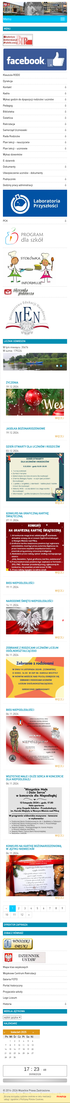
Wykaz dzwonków (12, 154)
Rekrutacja (9, 124)
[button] (65, 87)
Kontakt (7, 87)
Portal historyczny (13, 985)
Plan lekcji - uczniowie (15, 148)
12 (22, 914)
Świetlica (8, 117)
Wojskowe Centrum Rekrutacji (19, 973)
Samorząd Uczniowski (15, 130)
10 (6, 914)
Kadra (6, 93)
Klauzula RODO (11, 75)
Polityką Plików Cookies (31, 1099)
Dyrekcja (8, 81)
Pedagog (8, 105)
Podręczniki (9, 179)
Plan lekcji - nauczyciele (16, 142)
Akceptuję (61, 1096)
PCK (5, 220)
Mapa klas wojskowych (15, 967)
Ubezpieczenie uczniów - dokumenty (23, 172)
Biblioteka (8, 111)
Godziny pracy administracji (18, 185)
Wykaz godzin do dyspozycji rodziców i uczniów (28, 99)
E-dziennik (9, 160)
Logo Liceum (10, 997)
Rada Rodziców (11, 136)
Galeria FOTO (10, 979)
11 (14, 914)
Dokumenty (9, 166)
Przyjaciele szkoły (13, 991)
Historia (7, 1004)
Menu (7, 19)
